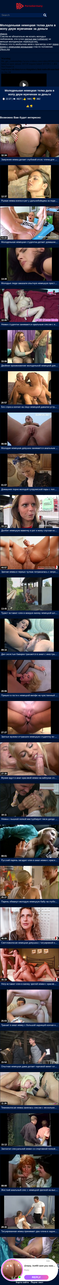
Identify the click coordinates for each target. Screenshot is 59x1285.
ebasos (3, 34)
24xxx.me (5, 49)
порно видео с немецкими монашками (29, 45)
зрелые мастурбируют (36, 39)
